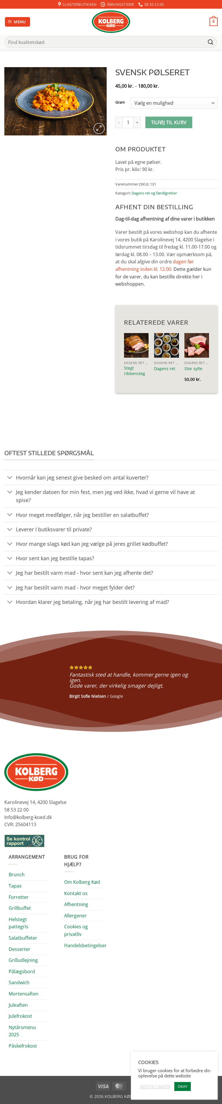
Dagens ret (164, 368)
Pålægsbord (22, 971)
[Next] (210, 681)
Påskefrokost (23, 1046)
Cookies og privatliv (76, 930)
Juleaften (18, 1005)
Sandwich (19, 982)
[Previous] (12, 681)
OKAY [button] (182, 1086)
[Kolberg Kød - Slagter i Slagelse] (111, 22)
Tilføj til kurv (169, 122)
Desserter (19, 949)
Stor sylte (193, 368)
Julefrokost (20, 1016)
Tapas (15, 886)
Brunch (17, 874)
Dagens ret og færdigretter (154, 193)
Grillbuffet (20, 908)
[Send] (211, 42)
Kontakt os (76, 893)
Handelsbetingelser (85, 945)
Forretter (19, 897)
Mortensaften (23, 994)
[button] (17, 22)
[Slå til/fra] (10, 478)
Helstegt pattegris (18, 923)
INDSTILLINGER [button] (155, 1086)
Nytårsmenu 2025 (22, 1031)
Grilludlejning (23, 960)
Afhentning (76, 904)
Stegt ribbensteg (134, 370)
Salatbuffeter (23, 938)
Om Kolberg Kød (82, 882)
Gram (120, 102)
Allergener (75, 915)
